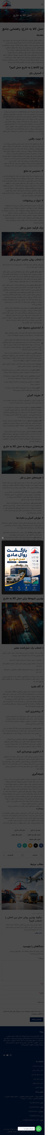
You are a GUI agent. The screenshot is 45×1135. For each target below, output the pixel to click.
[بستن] (2, 538)
